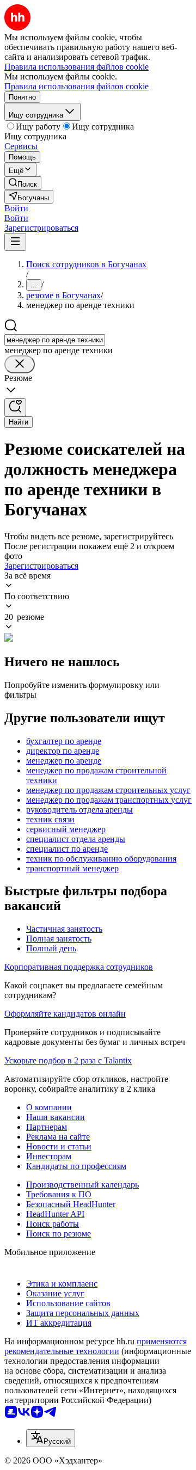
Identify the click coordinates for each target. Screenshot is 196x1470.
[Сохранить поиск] (15, 407)
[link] (22, 183)
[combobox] (54, 340)
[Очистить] (19, 364)
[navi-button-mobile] (15, 242)
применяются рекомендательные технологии (95, 1346)
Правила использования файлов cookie (76, 86)
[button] (16, 208)
